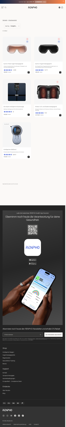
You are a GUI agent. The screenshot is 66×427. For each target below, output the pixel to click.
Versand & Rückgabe (8, 375)
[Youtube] (11, 416)
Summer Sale (22, 2)
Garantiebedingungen (9, 378)
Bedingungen (31, 338)
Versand (36, 424)
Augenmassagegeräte (9, 355)
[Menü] (2, 7)
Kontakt (5, 373)
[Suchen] (5, 7)
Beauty (5, 363)
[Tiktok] (23, 416)
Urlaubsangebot (12, 20)
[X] (7, 416)
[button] (12, 26)
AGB (30, 424)
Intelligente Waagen (8, 352)
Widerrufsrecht (7, 424)
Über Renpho (6, 390)
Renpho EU (10, 420)
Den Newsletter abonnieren (53, 334)
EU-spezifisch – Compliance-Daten (12, 381)
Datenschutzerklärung (41, 338)
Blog (4, 393)
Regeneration (6, 358)
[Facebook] (15, 416)
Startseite (5, 20)
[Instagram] (4, 416)
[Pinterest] (19, 416)
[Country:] (59, 7)
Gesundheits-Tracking (9, 361)
